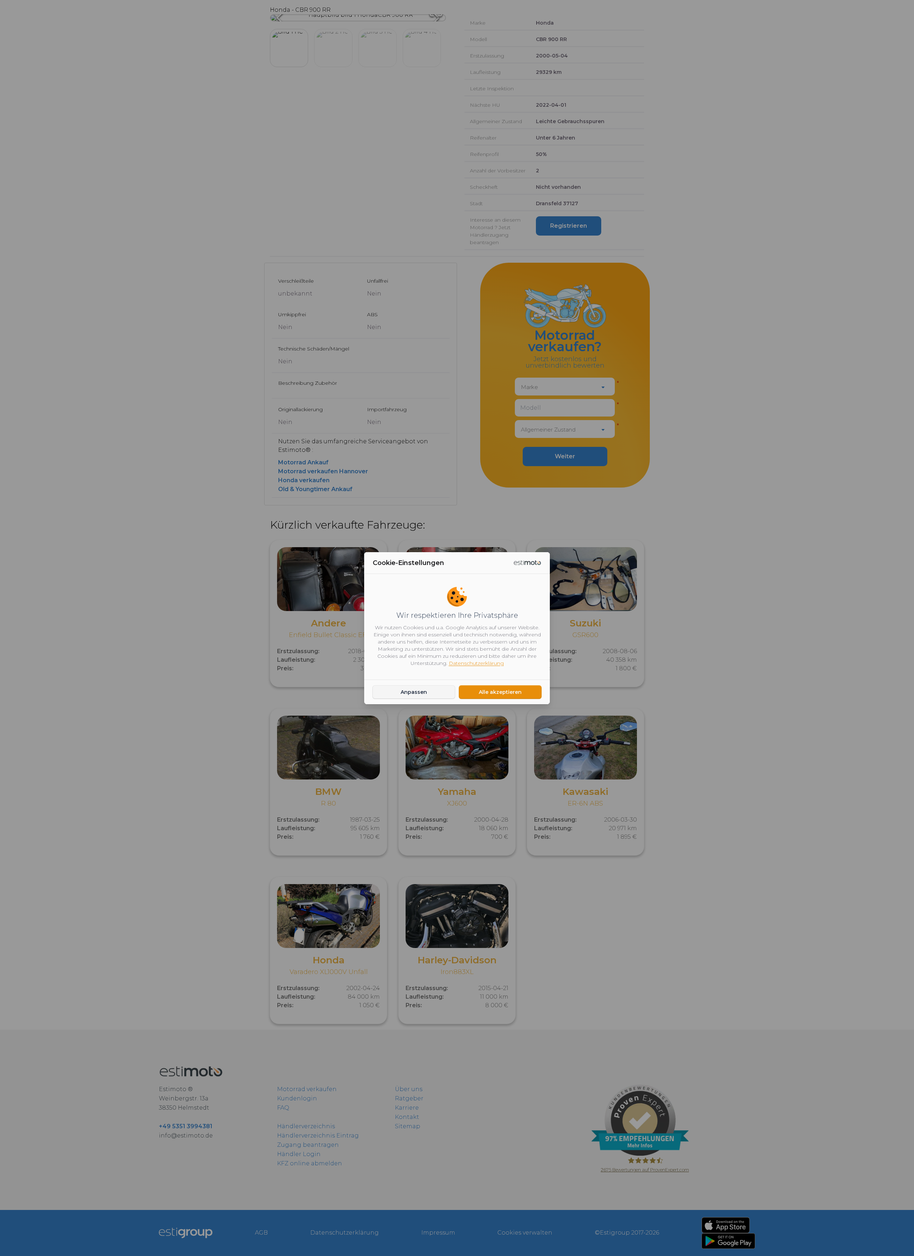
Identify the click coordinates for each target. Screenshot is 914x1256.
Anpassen (414, 692)
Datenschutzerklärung (476, 663)
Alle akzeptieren (500, 692)
